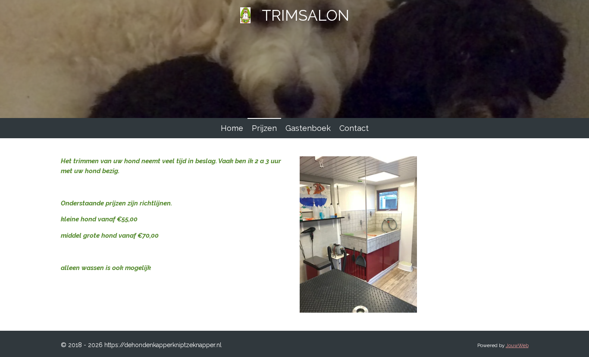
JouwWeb (517, 345)
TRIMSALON (305, 15)
